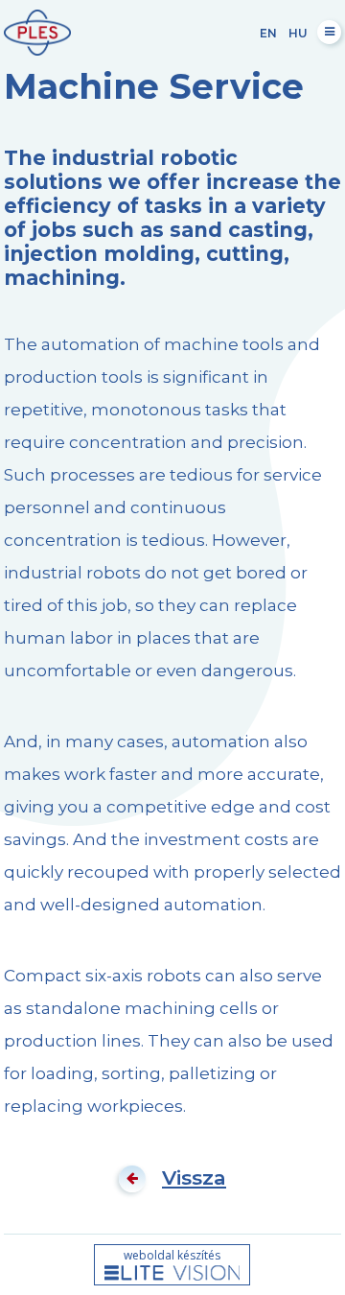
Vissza (194, 1177)
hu (298, 33)
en (268, 33)
